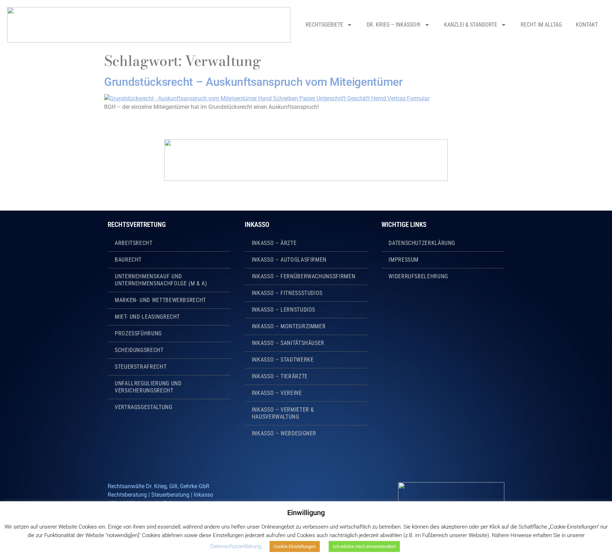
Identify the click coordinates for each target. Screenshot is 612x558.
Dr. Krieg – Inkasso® (394, 24)
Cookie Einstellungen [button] (295, 546)
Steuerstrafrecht (140, 366)
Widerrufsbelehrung (418, 276)
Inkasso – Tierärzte (280, 376)
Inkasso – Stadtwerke (283, 359)
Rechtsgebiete (324, 24)
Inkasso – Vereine (277, 393)
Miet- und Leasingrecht (147, 316)
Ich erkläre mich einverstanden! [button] (364, 546)
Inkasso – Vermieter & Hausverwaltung (283, 413)
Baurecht (128, 259)
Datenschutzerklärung (422, 243)
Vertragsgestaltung (143, 407)
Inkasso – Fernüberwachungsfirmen (303, 276)
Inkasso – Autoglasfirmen (289, 259)
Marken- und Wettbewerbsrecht (160, 300)
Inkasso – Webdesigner (284, 433)
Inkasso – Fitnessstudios (287, 293)
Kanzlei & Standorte (470, 24)
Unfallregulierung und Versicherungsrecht (148, 387)
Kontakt (587, 24)
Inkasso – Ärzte (274, 243)
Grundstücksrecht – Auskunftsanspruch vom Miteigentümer (253, 82)
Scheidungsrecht (139, 350)
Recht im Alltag (541, 24)
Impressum (404, 259)
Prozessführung (138, 333)
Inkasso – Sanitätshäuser (288, 343)
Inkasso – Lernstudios (283, 309)
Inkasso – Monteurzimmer (289, 326)
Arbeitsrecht (134, 243)
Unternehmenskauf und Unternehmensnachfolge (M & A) (161, 280)
